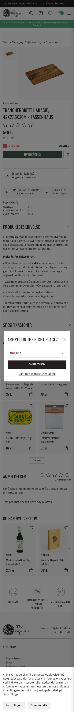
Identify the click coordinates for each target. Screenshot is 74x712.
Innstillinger (14, 705)
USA (18, 353)
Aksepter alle (39, 705)
